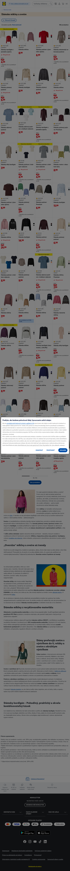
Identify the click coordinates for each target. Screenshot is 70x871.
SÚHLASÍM (63, 450)
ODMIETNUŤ (39, 450)
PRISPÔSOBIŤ (50, 450)
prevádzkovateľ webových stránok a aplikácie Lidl (20, 423)
